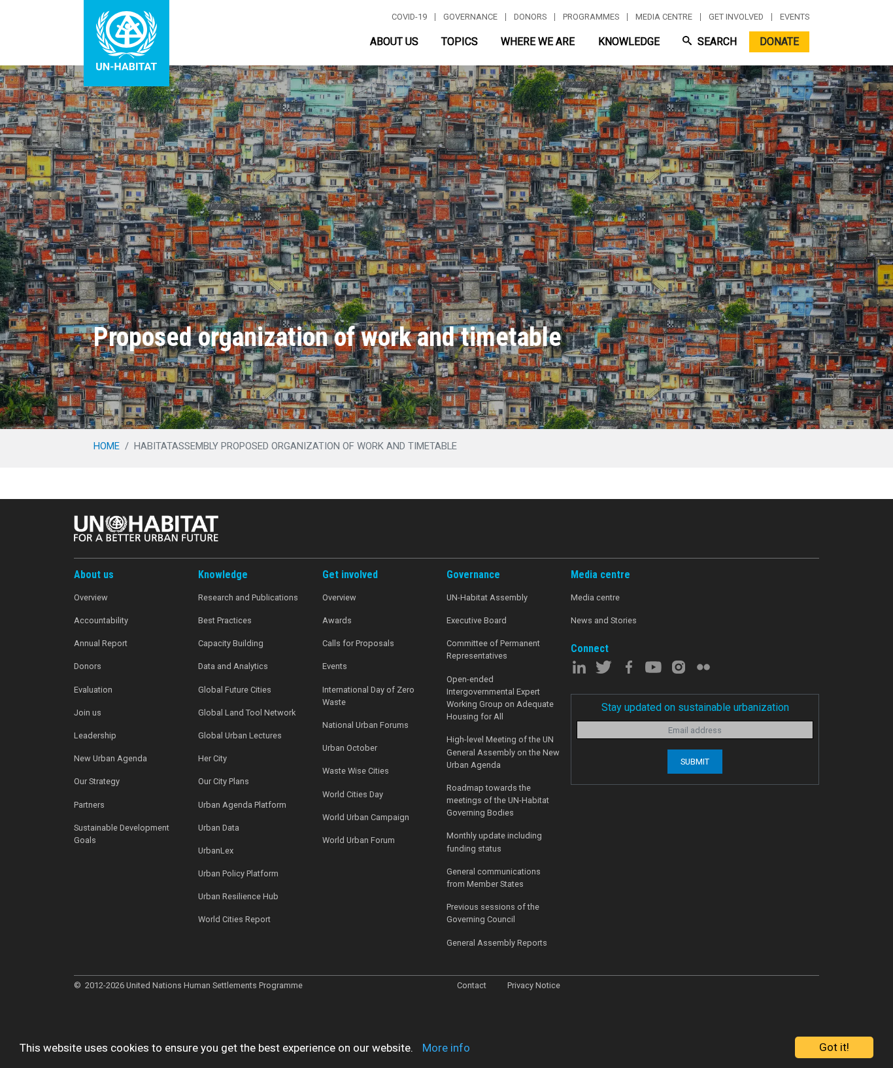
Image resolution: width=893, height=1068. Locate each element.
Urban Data (218, 828)
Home (106, 446)
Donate (779, 41)
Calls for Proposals (358, 643)
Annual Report (100, 643)
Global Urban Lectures (240, 735)
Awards (337, 620)
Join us (87, 712)
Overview (91, 597)
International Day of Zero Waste (368, 696)
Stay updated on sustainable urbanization (695, 707)
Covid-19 (409, 17)
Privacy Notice (533, 985)
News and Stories (604, 620)
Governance (470, 17)
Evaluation (93, 690)
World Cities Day (352, 794)
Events (794, 17)
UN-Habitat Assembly (487, 597)
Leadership (95, 735)
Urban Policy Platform (238, 873)
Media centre (663, 17)
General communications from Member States (493, 878)
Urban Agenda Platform (242, 805)
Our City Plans (223, 781)
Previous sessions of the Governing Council (492, 913)
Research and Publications (248, 597)
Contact (471, 985)
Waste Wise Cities (355, 771)
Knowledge (629, 41)
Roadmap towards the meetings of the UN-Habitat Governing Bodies (497, 800)
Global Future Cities (234, 690)
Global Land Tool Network (246, 712)
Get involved (736, 17)
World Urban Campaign (365, 817)
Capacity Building (230, 643)
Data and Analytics (233, 666)
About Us (394, 41)
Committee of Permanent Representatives (493, 649)
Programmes (591, 17)
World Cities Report (234, 919)
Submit (695, 762)
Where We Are (538, 41)
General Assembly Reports (496, 943)
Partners (89, 805)
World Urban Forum (358, 840)
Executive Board (476, 620)
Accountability (101, 620)
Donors (530, 17)
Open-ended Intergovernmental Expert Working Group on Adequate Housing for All (500, 698)
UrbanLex (215, 850)
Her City (212, 758)
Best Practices (225, 620)
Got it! (834, 1047)
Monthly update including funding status (494, 842)
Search (716, 41)
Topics (459, 41)
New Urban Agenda (110, 758)
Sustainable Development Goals (121, 834)
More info (446, 1047)
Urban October (349, 748)
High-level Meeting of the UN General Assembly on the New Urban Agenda (503, 751)
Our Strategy (97, 781)
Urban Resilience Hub (238, 896)
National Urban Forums (365, 725)
